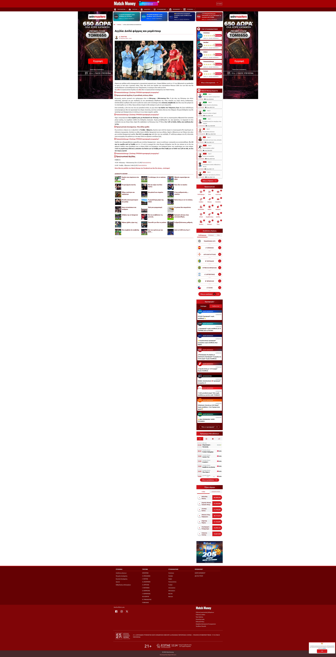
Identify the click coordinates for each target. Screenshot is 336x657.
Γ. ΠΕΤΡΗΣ (200, 115)
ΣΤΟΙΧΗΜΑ (119, 569)
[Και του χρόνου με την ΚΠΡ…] (144, 232)
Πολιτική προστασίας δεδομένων (205, 612)
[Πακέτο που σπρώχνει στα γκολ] (118, 179)
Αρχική (118, 582)
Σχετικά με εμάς (200, 619)
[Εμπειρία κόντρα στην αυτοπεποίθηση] (170, 217)
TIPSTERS (119, 24)
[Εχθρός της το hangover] (118, 217)
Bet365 (170, 593)
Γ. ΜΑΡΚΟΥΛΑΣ (201, 125)
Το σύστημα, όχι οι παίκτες (157, 177)
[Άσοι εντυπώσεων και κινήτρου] (118, 209)
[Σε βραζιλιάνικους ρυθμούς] (170, 224)
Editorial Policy (200, 621)
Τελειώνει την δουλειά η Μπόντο (211, 174)
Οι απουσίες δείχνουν (208, 131)
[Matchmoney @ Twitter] (127, 611)
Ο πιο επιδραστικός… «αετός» (181, 193)
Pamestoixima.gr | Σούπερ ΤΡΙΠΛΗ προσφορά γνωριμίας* (137, 92)
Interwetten (171, 587)
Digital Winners (172, 654)
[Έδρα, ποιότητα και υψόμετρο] (118, 194)
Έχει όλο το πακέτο (180, 185)
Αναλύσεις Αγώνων (121, 573)
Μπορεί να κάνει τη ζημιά (209, 113)
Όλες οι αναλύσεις (207, 294)
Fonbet (205, 71)
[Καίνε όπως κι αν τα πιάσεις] (170, 202)
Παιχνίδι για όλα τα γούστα (157, 222)
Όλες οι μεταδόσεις (208, 480)
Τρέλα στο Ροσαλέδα (208, 156)
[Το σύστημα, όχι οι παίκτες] (144, 179)
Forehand (200, 150)
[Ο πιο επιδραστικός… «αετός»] (170, 194)
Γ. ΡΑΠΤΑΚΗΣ (201, 169)
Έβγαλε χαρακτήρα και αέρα (182, 178)
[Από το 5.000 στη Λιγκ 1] (170, 232)
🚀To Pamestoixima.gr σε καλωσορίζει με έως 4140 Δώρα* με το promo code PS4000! (211, 15)
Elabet (205, 52)
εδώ (118, 90)
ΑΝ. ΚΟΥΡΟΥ (201, 142)
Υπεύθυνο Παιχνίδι (201, 626)
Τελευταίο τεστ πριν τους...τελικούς (212, 140)
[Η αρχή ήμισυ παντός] (118, 187)
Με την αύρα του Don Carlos (155, 185)
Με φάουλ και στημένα (155, 192)
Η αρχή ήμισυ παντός (129, 185)
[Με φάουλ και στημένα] (144, 194)
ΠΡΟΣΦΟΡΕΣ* (199, 569)
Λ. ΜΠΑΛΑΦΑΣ (201, 177)
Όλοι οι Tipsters (208, 181)
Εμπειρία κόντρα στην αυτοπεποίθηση (181, 216)
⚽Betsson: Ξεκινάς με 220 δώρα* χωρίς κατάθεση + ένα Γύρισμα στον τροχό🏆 (209, 407)
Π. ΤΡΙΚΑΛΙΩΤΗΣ (201, 134)
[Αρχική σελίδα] (114, 24)
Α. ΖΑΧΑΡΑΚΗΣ (201, 158)
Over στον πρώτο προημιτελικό (211, 96)
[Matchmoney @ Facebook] (116, 611)
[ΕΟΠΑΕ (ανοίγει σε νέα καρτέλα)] (174, 646)
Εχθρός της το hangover (130, 215)
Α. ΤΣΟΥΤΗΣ (123, 36)
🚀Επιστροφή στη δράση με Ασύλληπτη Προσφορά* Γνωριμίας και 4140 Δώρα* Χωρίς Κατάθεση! (209, 356)
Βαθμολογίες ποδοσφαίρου (123, 585)
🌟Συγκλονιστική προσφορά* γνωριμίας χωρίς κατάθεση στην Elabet (183, 15)
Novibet (205, 42)
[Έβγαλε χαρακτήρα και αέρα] (170, 179)
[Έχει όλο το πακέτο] (170, 187)
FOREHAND (145, 602)
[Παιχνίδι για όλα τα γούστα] (144, 224)
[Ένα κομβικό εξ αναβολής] (118, 232)
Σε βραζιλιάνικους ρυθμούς (183, 222)
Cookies (324, 648)
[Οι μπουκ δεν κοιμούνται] (170, 209)
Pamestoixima (146, 162)
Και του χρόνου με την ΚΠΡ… (155, 231)
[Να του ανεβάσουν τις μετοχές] (144, 217)
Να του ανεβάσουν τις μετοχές (155, 216)
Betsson (170, 596)
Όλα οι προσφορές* (208, 427)
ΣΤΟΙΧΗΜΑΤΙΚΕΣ (173, 569)
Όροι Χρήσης (199, 617)
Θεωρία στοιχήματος (121, 576)
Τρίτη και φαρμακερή (155, 207)
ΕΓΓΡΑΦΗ (219, 3)
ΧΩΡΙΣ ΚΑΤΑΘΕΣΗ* (200, 573)
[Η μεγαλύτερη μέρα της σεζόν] (144, 202)
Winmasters (171, 590)
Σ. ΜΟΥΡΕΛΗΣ (201, 107)
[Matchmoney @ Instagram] (121, 611)
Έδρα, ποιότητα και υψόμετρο (128, 193)
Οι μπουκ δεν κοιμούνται (182, 207)
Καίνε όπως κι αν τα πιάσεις (183, 200)
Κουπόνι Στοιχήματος (121, 579)
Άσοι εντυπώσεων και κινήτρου (129, 208)
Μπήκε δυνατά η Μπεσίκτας (210, 105)
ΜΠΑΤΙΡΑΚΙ (145, 573)
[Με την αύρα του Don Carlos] (144, 187)
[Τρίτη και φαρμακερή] (144, 209)
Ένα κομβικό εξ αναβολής (130, 230)
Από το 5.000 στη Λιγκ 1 (182, 230)
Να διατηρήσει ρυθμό (208, 148)
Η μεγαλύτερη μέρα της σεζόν (156, 201)
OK (322, 651)
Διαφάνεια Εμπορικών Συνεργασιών (206, 624)
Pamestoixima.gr (208, 61)
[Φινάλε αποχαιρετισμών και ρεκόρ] (118, 202)
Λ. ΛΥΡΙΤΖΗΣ (200, 99)
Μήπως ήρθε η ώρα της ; (130, 222)
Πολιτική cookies (200, 614)
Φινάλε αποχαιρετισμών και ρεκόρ (130, 201)
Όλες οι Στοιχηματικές (208, 82)
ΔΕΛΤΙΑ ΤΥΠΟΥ (199, 576)
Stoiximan (206, 33)
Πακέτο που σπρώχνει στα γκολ (130, 178)
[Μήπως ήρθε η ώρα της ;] (118, 224)
